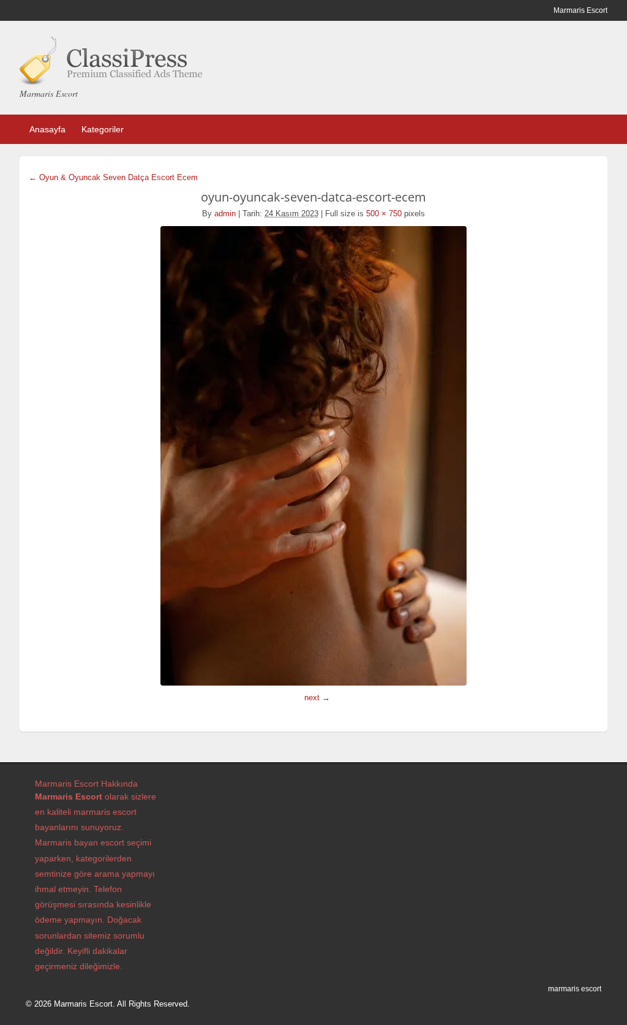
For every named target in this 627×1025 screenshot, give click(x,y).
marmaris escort (574, 989)
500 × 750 (384, 213)
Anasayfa (47, 129)
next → (317, 697)
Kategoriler (102, 129)
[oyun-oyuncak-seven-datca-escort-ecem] (313, 456)
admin (225, 213)
